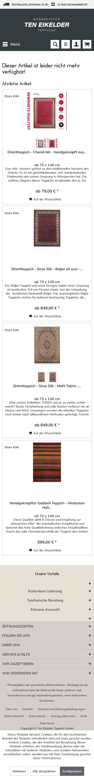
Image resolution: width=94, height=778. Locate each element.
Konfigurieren (72, 771)
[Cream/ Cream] (41, 377)
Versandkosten (16, 695)
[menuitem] (11, 44)
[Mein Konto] (76, 44)
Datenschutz (37, 716)
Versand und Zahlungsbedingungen (61, 709)
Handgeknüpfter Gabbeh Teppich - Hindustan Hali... (47, 505)
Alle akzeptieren (44, 771)
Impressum (47, 723)
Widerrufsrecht (14, 716)
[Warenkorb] (87, 44)
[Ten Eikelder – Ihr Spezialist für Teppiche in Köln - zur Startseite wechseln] (47, 24)
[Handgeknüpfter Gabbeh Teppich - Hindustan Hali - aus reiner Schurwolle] (47, 462)
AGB (83, 716)
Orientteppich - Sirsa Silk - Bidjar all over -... (47, 269)
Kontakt (27, 709)
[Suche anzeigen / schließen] (54, 44)
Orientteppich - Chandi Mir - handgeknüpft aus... (47, 152)
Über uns (11, 709)
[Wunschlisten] (65, 44)
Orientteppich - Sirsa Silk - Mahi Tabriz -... (47, 386)
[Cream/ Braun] (41, 143)
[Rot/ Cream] (52, 143)
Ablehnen (19, 771)
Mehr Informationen (47, 758)
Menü (15, 44)
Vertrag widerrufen (63, 716)
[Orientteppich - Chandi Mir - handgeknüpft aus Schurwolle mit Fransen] (47, 111)
